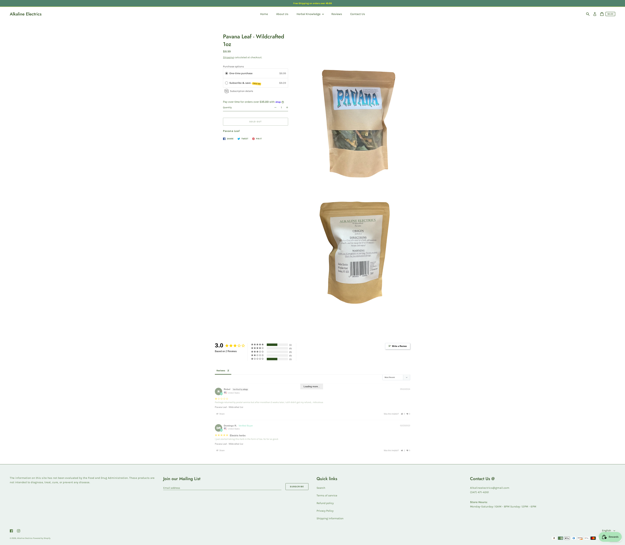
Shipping (228, 57)
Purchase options (233, 66)
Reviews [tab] (220, 371)
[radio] (226, 73)
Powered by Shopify (41, 538)
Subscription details (241, 91)
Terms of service (327, 495)
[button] (403, 414)
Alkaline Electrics (26, 14)
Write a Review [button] (399, 346)
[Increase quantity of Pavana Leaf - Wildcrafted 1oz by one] (288, 107)
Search (321, 488)
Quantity (227, 107)
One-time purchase (240, 73)
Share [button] (221, 414)
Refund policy (325, 503)
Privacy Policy (325, 510)
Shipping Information (330, 518)
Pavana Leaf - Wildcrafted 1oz (229, 407)
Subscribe (297, 486)
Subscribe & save (244, 83)
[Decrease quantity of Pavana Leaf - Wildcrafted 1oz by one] (274, 107)
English (607, 530)
